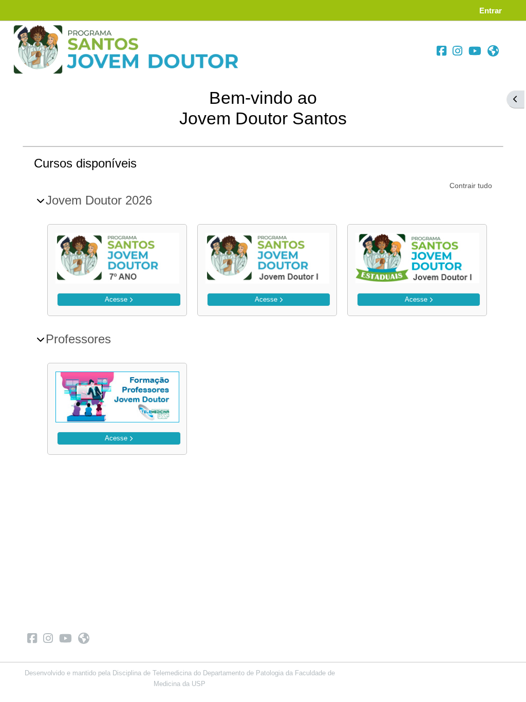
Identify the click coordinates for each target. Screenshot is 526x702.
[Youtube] (474, 51)
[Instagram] (457, 51)
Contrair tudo (470, 185)
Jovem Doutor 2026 (99, 200)
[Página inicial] (129, 49)
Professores (78, 339)
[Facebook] (441, 51)
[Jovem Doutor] (493, 51)
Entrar (490, 10)
